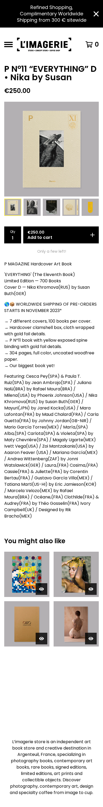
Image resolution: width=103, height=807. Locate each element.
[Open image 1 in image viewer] (51, 149)
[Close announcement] (96, 14)
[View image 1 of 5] (12, 207)
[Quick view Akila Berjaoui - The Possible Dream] (91, 589)
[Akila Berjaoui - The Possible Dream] (76, 574)
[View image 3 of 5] (51, 207)
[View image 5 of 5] (90, 207)
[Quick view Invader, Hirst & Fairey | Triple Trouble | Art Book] (41, 589)
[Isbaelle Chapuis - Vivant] (76, 624)
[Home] (45, 44)
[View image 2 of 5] (32, 207)
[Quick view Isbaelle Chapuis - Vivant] (91, 638)
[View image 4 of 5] (70, 207)
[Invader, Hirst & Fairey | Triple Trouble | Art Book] (27, 574)
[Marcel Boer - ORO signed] (27, 624)
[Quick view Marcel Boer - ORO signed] (41, 638)
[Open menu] (8, 44)
